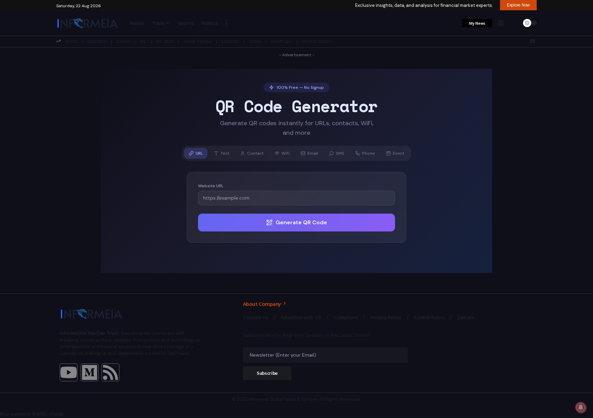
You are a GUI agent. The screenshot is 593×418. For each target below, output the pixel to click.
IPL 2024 (164, 41)
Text (225, 153)
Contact (255, 153)
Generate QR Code (301, 222)
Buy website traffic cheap (32, 413)
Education (97, 41)
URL (199, 153)
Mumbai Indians (317, 41)
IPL (143, 41)
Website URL (210, 186)
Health (71, 41)
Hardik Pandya (197, 41)
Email (312, 153)
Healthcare (281, 41)
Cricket (123, 41)
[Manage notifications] (580, 407)
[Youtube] (69, 372)
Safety (255, 41)
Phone (368, 153)
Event (398, 153)
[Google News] (532, 41)
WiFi (285, 153)
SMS (340, 153)
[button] (226, 23)
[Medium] (89, 372)
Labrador (230, 41)
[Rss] (110, 372)
